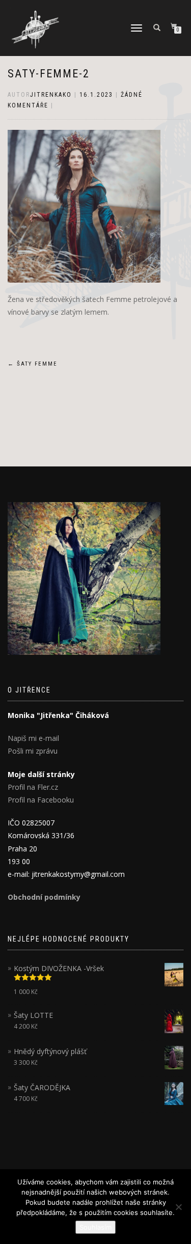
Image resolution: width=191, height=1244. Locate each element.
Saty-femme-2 (49, 73)
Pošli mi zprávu (33, 751)
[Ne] (178, 1207)
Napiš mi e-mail (33, 738)
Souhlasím (95, 1227)
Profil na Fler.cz (33, 787)
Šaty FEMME (33, 364)
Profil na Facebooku (41, 800)
